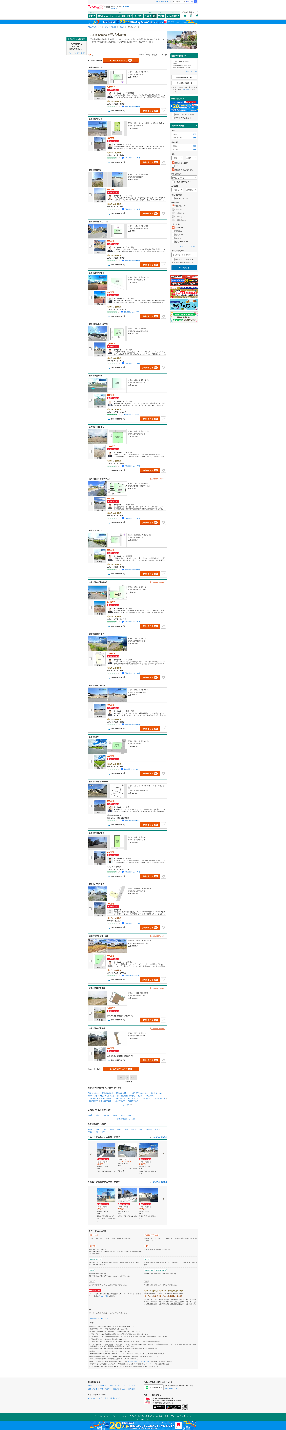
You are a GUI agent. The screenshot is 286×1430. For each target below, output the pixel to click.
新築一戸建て (127, 16)
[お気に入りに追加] (163, 110)
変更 (194, 134)
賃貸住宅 (92, 16)
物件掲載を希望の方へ (146, 1416)
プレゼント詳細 (103, 1296)
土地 (154, 16)
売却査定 (161, 16)
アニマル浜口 (189, 2)
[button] (90, 1146)
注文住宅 (148, 16)
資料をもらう (149, 110)
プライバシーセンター (120, 1416)
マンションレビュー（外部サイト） (138, 1361)
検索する (186, 267)
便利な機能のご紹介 (172, 1388)
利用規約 (133, 1416)
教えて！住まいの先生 (113, 1398)
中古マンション (115, 16)
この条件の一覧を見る (159, 1137)
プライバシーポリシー (102, 1416)
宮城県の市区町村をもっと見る (126, 1119)
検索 (195, 1)
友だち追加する (156, 1387)
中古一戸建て (138, 16)
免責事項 (159, 1416)
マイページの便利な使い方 (76, 53)
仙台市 (90, 1115)
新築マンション (103, 16)
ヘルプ (169, 2)
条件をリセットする (191, 72)
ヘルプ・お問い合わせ (184, 1416)
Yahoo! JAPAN (161, 2)
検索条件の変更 (177, 125)
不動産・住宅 (92, 1385)
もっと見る (126, 1105)
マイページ (186, 89)
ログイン (114, 8)
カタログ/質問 (172, 16)
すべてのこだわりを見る (188, 246)
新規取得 (126, 6)
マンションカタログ (95, 1398)
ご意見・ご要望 (168, 1416)
